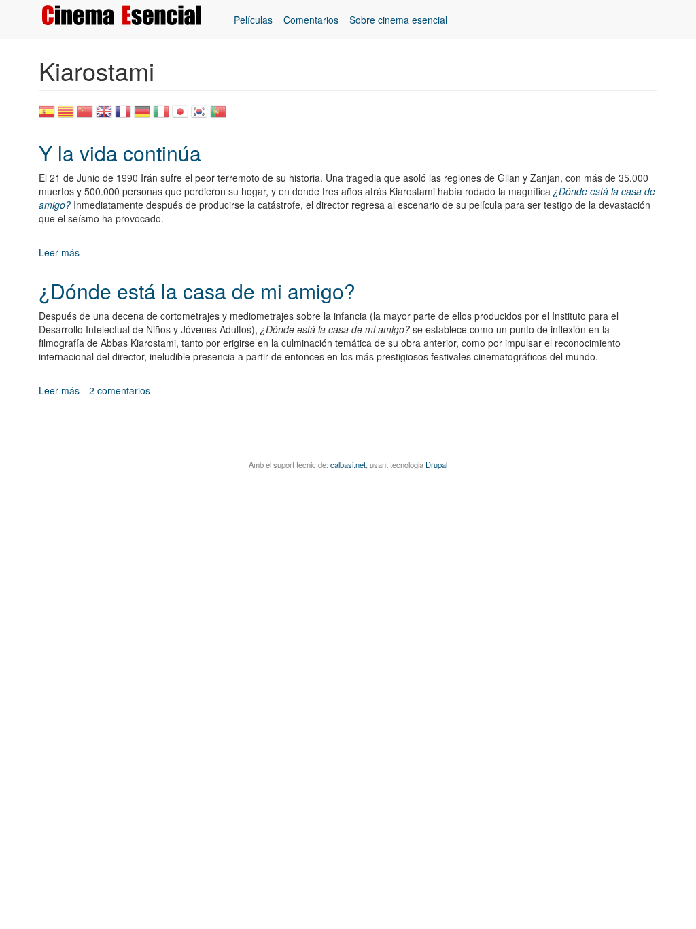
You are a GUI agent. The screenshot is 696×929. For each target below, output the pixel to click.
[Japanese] (180, 116)
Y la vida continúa (120, 152)
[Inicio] (126, 15)
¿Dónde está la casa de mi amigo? (197, 290)
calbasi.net (348, 464)
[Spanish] (47, 116)
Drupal (436, 464)
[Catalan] (66, 116)
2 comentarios (119, 390)
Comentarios (310, 20)
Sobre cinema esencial (398, 20)
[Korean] (199, 116)
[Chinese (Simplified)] (85, 116)
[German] (142, 116)
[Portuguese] (218, 116)
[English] (104, 116)
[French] (123, 116)
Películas (253, 20)
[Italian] (161, 116)
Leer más (59, 252)
